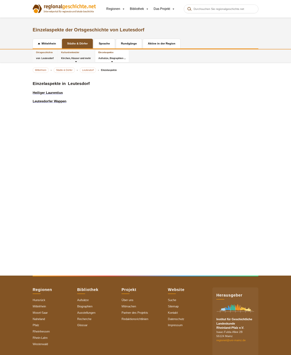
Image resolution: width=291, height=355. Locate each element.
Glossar (82, 325)
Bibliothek (137, 8)
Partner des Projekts (135, 312)
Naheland (39, 319)
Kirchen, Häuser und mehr (76, 55)
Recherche (84, 319)
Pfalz (36, 325)
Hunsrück (39, 300)
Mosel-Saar (40, 312)
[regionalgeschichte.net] (64, 8)
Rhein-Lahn (40, 337)
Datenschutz (176, 319)
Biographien (84, 306)
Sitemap (173, 306)
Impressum (175, 325)
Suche (172, 300)
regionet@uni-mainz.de (231, 340)
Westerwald (40, 344)
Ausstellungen (86, 312)
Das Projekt (162, 8)
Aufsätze (83, 300)
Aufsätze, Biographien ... (112, 55)
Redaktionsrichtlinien (135, 319)
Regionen (113, 8)
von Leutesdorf (45, 55)
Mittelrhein (39, 306)
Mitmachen (129, 306)
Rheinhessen (41, 331)
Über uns (127, 300)
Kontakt (173, 312)
